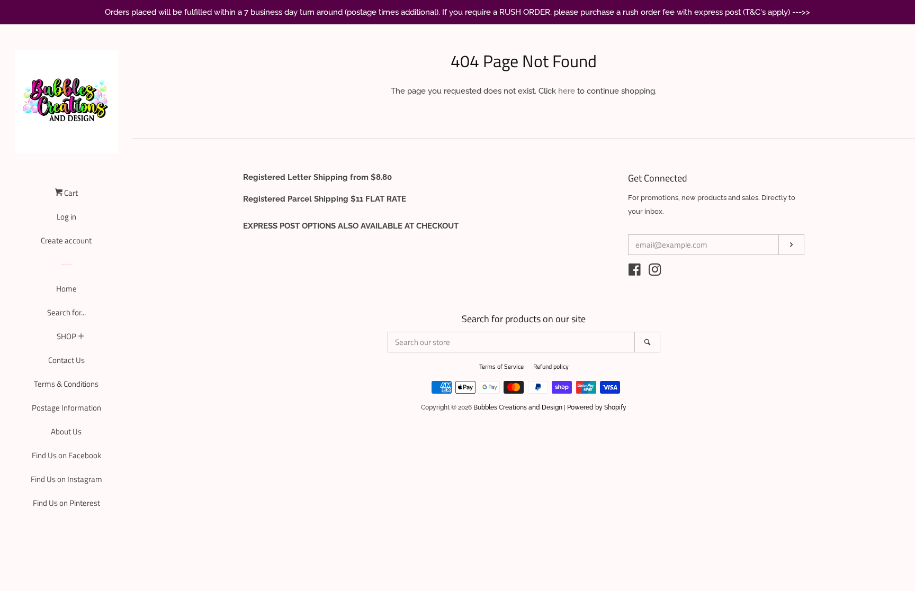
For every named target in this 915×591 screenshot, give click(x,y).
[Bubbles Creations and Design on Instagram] (655, 272)
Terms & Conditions (66, 384)
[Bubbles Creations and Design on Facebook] (634, 272)
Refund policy (551, 366)
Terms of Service (501, 366)
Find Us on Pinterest (66, 503)
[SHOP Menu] (81, 337)
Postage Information (66, 408)
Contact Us (66, 360)
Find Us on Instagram (66, 479)
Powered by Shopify (596, 407)
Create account (66, 240)
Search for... (66, 312)
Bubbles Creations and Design (517, 407)
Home (66, 289)
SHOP (66, 336)
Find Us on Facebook (66, 455)
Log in (66, 217)
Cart (70, 193)
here (566, 91)
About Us (66, 431)
